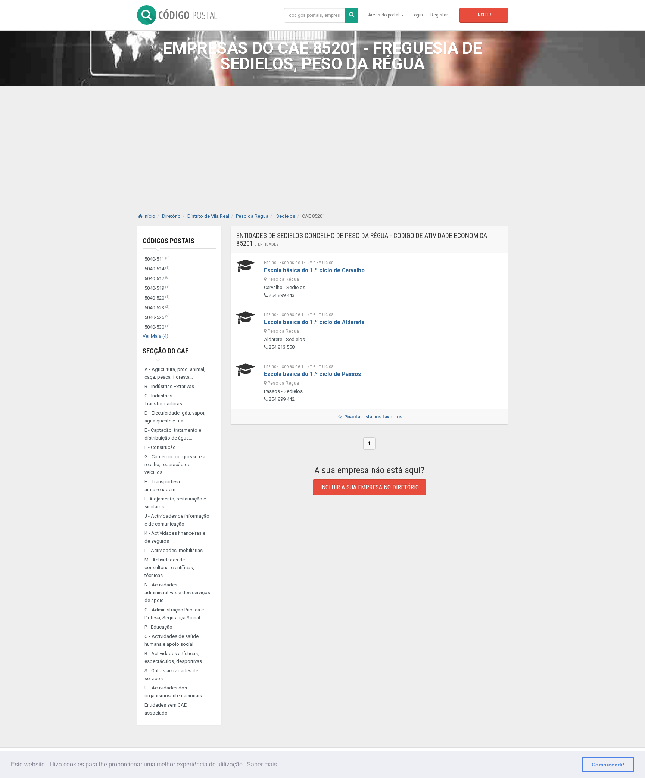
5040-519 (157, 288)
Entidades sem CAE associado (165, 709)
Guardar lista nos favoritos (372, 416)
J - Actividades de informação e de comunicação (176, 520)
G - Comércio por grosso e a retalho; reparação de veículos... (174, 464)
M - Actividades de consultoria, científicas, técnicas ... (169, 567)
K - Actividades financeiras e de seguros (174, 537)
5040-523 (157, 307)
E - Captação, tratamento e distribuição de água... (172, 434)
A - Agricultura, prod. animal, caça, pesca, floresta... (174, 373)
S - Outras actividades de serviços (171, 674)
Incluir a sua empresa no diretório (369, 487)
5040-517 (157, 278)
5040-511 (157, 259)
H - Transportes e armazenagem (162, 485)
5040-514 (157, 269)
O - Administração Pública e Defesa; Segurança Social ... (174, 613)
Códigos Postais (168, 241)
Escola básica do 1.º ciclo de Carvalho (314, 270)
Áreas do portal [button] (384, 15)
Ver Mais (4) (155, 336)
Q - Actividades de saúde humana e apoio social (171, 640)
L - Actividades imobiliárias (173, 550)
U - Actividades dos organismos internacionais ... (175, 691)
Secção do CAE (165, 351)
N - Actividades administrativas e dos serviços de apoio (177, 592)
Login (417, 15)
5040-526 (157, 317)
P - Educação (158, 627)
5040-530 (157, 327)
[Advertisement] (322, 142)
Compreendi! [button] (608, 765)
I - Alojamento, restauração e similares (175, 502)
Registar (439, 15)
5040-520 (157, 298)
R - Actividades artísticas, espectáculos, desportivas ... (175, 657)
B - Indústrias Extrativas (169, 386)
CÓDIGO (187, 15)
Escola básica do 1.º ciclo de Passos (312, 374)
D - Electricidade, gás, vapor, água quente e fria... (174, 417)
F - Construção (160, 447)
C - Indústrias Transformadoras (163, 399)
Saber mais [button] (262, 764)
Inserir (484, 15)
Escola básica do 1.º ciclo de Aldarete (314, 322)
